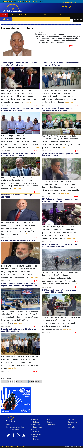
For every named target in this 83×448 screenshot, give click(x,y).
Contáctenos (72, 422)
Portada (36, 420)
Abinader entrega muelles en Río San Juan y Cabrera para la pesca (20, 109)
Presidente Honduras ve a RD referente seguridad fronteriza (18, 330)
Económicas (36, 15)
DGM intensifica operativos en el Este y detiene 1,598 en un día (59, 291)
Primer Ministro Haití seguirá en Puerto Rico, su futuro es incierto (18, 154)
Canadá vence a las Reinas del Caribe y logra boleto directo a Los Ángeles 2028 (19, 284)
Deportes (28, 15)
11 (24, 382)
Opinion (49, 422)
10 (21, 382)
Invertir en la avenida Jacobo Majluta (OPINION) (17, 196)
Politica (36, 422)
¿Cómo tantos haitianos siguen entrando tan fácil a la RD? (60, 154)
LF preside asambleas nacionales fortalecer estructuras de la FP (57, 109)
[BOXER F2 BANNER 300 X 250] (16, 400)
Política (21, 15)
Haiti (48, 420)
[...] (68, 43)
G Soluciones (77, 446)
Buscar (79, 19)
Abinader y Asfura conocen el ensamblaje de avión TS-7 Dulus (60, 64)
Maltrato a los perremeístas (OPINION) (18, 240)
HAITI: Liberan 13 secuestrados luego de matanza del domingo (60, 200)
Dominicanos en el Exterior (49, 15)
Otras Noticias (13, 15)
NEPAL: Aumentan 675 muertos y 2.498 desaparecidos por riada (59, 245)
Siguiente (38, 382)
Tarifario (71, 420)
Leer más (29, 102)
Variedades (73, 15)
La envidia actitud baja (17, 28)
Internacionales (63, 15)
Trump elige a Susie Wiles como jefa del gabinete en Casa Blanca (19, 64)
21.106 (31, 382)
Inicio (4, 15)
